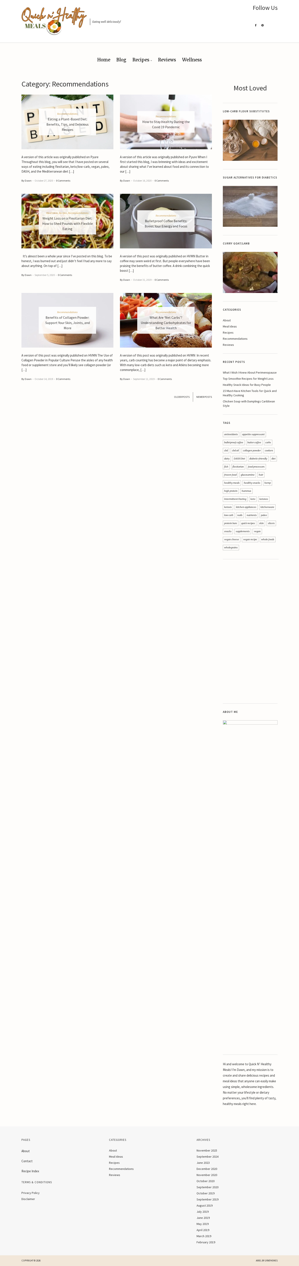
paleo (264, 515)
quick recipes (248, 523)
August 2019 (205, 1205)
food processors (256, 466)
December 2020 (207, 1169)
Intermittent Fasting (235, 499)
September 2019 (207, 1199)
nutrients (252, 515)
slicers (271, 523)
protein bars (230, 523)
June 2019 (203, 1218)
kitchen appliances (246, 507)
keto (252, 499)
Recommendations (67, 113)
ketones (263, 499)
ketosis (228, 507)
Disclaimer (28, 1199)
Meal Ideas (52, 213)
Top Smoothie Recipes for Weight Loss (248, 379)
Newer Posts (204, 396)
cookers (269, 450)
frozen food (230, 474)
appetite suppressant (253, 434)
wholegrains (231, 547)
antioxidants (231, 434)
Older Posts (182, 396)
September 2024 (207, 1157)
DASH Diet (239, 458)
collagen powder (252, 450)
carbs (268, 442)
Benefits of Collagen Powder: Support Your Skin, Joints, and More (67, 322)
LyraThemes (271, 1260)
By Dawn (26, 180)
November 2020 (207, 1175)
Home (103, 59)
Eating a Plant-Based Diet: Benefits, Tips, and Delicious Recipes (67, 124)
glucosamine (248, 474)
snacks (228, 531)
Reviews (167, 59)
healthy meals (232, 482)
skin (261, 523)
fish (226, 466)
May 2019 (203, 1224)
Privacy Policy (30, 1193)
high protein (230, 490)
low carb (228, 515)
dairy (227, 458)
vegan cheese (231, 539)
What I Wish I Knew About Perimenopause (250, 372)
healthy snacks (252, 482)
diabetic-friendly (258, 458)
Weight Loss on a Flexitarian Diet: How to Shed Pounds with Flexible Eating (67, 223)
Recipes (140, 59)
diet (273, 458)
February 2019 (206, 1242)
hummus (246, 490)
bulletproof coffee (233, 442)
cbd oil (235, 450)
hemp (267, 482)
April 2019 (203, 1230)
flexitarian (238, 466)
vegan (257, 531)
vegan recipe (250, 539)
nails (240, 515)
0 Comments (63, 180)
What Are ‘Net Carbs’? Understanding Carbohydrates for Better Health (166, 322)
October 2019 (206, 1193)
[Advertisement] (250, 631)
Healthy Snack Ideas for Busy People (247, 385)
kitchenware (267, 507)
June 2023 (203, 1163)
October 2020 (206, 1181)
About (227, 320)
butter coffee (254, 442)
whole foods (267, 539)
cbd (226, 450)
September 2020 (207, 1187)
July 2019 (203, 1212)
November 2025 (207, 1150)
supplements (243, 531)
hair (261, 474)
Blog (121, 59)
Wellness (192, 59)
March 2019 (204, 1236)
